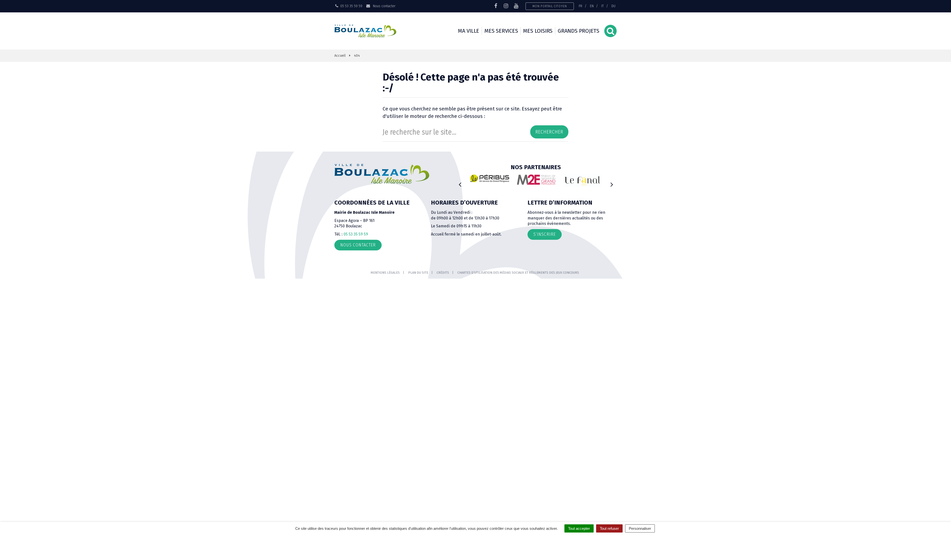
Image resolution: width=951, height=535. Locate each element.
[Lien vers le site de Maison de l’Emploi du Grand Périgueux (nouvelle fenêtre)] (536, 179)
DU (613, 6)
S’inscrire (544, 234)
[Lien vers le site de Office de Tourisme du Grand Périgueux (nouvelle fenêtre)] (582, 180)
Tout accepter (579, 528)
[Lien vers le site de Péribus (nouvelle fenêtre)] (489, 178)
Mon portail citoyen (549, 6)
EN (592, 6)
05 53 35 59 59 (355, 234)
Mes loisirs (538, 30)
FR (580, 6)
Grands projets (578, 30)
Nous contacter (383, 6)
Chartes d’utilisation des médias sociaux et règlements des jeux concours (518, 272)
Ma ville (468, 30)
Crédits (443, 272)
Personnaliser (640, 528)
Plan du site (418, 272)
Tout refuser (609, 528)
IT (602, 6)
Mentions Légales (385, 272)
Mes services (501, 30)
